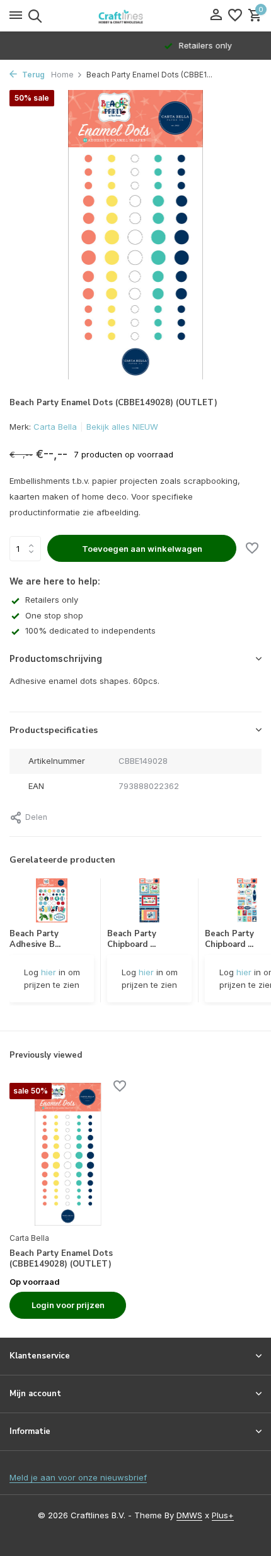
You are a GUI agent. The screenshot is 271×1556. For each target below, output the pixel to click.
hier (48, 972)
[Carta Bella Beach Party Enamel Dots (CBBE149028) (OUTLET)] (67, 1154)
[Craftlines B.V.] (135, 15)
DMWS (189, 1515)
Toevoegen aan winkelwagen (142, 549)
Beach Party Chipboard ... (131, 939)
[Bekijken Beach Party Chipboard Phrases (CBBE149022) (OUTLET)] (247, 903)
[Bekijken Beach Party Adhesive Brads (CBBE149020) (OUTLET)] (51, 903)
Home (62, 74)
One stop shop (54, 615)
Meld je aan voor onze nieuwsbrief (78, 1477)
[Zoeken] (33, 15)
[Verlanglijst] (235, 15)
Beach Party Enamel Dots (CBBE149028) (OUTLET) (61, 1259)
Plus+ (223, 1515)
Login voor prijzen (68, 1305)
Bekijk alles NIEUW (122, 427)
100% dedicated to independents (90, 630)
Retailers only (51, 600)
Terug (32, 74)
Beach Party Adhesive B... (35, 939)
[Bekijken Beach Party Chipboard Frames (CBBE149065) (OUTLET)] (149, 903)
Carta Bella (55, 427)
